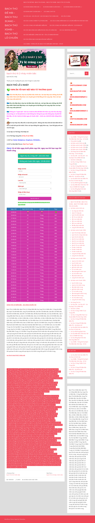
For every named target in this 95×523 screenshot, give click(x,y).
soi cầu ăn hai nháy (20, 440)
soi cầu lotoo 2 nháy (44, 458)
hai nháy (58, 402)
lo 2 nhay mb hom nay (39, 409)
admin (18, 479)
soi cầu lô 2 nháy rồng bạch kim (26, 449)
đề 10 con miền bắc (77, 217)
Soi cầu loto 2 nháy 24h (34, 458)
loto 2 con (31, 429)
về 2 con (19, 467)
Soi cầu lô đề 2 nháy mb (34, 451)
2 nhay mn (44, 371)
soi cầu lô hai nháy (37, 453)
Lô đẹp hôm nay (10, 416)
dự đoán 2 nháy (48, 400)
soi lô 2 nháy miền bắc (56, 462)
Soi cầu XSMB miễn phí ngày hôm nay (35, 462)
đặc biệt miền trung (77, 287)
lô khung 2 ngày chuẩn (25, 418)
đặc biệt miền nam (77, 265)
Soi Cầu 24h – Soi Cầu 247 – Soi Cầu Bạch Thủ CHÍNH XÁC (41, 16)
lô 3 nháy (38, 411)
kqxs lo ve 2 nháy (26, 407)
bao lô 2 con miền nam (43, 378)
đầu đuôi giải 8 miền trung (79, 293)
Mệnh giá (21, 186)
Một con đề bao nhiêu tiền (55, 431)
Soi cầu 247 (19, 438)
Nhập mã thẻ (22, 169)
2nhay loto (37, 373)
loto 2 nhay (36, 429)
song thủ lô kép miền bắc (79, 253)
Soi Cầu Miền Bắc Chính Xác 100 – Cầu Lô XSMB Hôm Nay (41, 34)
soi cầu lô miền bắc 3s (23, 456)
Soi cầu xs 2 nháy (57, 460)
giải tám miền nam (77, 267)
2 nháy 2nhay (14, 371)
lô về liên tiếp (45, 427)
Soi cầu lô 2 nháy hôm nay (34, 445)
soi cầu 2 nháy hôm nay (12, 436)
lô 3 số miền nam (76, 269)
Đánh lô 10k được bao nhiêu (51, 398)
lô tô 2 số (28, 422)
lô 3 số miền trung (77, 291)
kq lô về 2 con (52, 405)
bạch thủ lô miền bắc (78, 237)
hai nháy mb (16, 405)
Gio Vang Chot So (49, 11)
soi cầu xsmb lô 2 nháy (21, 462)
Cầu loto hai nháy (54, 396)
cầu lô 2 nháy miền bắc (54, 389)
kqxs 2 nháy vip (18, 407)
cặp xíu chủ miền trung (78, 285)
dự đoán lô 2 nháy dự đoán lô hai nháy (24, 402)
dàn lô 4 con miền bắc (78, 239)
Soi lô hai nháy (25, 465)
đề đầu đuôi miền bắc (78, 225)
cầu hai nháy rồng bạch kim (49, 387)
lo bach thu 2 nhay (51, 411)
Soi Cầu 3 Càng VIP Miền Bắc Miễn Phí (35, 25)
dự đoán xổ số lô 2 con (50, 402)
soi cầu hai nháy (41, 442)
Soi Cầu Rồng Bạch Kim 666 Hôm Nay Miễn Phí (38, 39)
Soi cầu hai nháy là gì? (50, 442)
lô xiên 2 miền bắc (77, 247)
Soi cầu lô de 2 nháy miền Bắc (46, 451)
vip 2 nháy (24, 467)
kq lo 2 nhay (45, 405)
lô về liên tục (51, 427)
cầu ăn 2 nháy (23, 387)
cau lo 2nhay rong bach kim (43, 391)
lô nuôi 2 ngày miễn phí (12, 420)
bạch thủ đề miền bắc (78, 215)
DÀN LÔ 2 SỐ (41, 398)
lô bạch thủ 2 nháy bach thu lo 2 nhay (15, 413)
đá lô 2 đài (28, 398)
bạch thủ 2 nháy (53, 373)
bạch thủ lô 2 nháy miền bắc (46, 376)
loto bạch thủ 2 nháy (11, 431)
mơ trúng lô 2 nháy (29, 431)
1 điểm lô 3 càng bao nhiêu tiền (26, 369)
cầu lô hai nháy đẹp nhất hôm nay (14, 393)
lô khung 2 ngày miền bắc (36, 418)
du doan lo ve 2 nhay (39, 402)
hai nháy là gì (10, 405)
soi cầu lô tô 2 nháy (11, 458)
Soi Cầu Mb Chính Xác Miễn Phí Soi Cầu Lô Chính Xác (40, 30)
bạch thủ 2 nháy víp (11, 376)
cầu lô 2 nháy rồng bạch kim (13, 391)
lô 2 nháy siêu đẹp (23, 411)
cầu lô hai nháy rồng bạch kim (34, 396)
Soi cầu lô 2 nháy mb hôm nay (13, 447)
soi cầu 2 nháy (44, 433)
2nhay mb (43, 373)
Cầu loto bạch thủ (46, 396)
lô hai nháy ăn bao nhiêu (26, 416)
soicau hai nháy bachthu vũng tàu (52, 465)
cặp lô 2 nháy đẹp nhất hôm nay (36, 385)
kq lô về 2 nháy (10, 407)
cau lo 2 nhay (10, 389)
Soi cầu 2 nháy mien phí (48, 436)
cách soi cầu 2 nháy (53, 382)
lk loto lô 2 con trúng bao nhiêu (38, 407)
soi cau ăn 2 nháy (11, 440)
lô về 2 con (12, 425)
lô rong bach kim (10, 422)
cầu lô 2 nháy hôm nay (34, 389)
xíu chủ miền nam (77, 273)
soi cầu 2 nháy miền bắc (37, 436)
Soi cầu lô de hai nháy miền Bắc (24, 453)
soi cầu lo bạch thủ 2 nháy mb (16, 355)
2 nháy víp (18, 373)
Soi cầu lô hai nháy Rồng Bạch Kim (49, 453)
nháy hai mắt (18, 433)
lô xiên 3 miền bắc (77, 249)
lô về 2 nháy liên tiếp (57, 425)
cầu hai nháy (39, 387)
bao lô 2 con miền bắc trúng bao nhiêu (28, 378)
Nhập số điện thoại (24, 192)
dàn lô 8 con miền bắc (78, 243)
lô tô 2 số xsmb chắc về (55, 422)
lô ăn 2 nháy (43, 411)
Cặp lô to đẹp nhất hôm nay (50, 385)
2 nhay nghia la (57, 371)
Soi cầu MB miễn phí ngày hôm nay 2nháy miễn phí (18, 460)
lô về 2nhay (18, 427)
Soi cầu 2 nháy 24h (53, 433)
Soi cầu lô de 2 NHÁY (23, 451)
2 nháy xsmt (31, 373)
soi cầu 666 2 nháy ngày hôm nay (30, 438)
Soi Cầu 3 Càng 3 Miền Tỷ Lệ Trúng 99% (36, 20)
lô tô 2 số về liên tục (45, 422)
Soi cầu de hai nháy (20, 442)
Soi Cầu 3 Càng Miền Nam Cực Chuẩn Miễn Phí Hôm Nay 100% (69, 20)
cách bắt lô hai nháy (20, 382)
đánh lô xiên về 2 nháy (39, 400)
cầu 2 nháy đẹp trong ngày (13, 387)
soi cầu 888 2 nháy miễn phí (54, 438)
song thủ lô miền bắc (78, 256)
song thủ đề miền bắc (78, 227)
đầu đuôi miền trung (77, 295)
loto (23, 429)
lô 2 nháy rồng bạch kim (12, 411)
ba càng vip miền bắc (78, 211)
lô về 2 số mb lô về (11, 427)
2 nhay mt (50, 371)
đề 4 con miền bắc (77, 219)
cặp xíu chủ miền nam (78, 261)
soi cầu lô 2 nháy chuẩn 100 (22, 445)
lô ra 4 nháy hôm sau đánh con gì (41, 420)
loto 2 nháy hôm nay (45, 429)
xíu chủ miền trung (77, 297)
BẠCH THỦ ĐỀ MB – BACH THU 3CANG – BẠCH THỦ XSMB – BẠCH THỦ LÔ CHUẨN (47, 2)
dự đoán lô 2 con (56, 400)
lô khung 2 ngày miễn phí (48, 418)
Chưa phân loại (75, 141)
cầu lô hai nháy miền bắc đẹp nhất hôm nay (16, 396)
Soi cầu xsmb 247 (11, 462)
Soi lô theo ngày (40, 465)
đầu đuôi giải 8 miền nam (79, 271)
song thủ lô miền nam (78, 278)
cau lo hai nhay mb (39, 393)
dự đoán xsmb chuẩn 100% (51, 7)
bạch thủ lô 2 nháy (21, 376)
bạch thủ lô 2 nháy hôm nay (32, 376)
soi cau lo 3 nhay (52, 449)
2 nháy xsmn (24, 373)
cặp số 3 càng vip (76, 213)
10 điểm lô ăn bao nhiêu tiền (52, 369)
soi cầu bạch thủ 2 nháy (30, 440)
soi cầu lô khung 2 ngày (12, 456)
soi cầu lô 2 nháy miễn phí (12, 449)
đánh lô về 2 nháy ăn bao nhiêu (14, 400)
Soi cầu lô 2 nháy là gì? (46, 445)
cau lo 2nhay (33, 391)
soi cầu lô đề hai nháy (12, 453)
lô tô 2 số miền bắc (35, 422)
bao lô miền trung (77, 283)
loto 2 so (60, 429)
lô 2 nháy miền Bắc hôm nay (51, 409)
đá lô (23, 398)
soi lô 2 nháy (47, 462)
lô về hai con (38, 427)
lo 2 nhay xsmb (31, 411)
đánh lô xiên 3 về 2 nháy (27, 400)
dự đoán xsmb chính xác (32, 7)
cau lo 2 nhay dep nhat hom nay (21, 389)
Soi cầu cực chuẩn (11, 442)
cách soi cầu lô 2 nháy (12, 385)
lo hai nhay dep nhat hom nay (40, 416)
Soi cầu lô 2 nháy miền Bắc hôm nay (42, 447)
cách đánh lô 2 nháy (43, 382)
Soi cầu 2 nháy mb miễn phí (25, 436)
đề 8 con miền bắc (77, 223)
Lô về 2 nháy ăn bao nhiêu (30, 425)
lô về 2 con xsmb (19, 425)
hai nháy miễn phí (24, 405)
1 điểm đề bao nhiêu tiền (12, 369)
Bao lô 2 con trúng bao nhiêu (55, 378)
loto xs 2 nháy (20, 431)
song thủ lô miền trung (78, 299)
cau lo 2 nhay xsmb (25, 391)
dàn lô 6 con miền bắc (78, 241)
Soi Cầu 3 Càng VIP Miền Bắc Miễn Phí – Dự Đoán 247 (66, 25)
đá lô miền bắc (34, 398)
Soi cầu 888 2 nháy (43, 438)
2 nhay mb (39, 371)
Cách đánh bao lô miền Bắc (32, 382)
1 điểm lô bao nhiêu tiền (39, 369)
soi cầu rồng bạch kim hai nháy (37, 460)
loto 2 (26, 429)
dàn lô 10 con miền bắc (78, 245)
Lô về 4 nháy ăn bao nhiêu (28, 427)
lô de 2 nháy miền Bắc (52, 413)
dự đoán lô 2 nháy (11, 402)
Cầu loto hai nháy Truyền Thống (14, 398)
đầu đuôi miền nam (77, 275)
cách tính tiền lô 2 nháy (23, 385)
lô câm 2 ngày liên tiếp (30, 413)
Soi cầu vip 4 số (48, 460)
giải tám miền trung (77, 289)
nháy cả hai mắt (10, 433)
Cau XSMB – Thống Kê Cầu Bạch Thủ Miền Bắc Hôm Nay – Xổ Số (43, 44)
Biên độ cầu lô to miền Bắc (36, 380)
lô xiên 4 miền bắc (77, 251)
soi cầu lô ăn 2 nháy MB (12, 451)
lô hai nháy (17, 416)
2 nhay (8, 371)
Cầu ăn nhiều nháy (31, 387)
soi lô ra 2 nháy (33, 465)
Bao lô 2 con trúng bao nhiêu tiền (14, 380)
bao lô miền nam (76, 263)
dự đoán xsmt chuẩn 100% (32, 11)
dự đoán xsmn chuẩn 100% (72, 7)
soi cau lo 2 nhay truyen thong (41, 449)
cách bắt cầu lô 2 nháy (48, 380)
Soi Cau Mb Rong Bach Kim (68, 30)
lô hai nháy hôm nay (52, 416)
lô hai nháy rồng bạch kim (12, 418)
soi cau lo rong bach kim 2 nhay (54, 456)
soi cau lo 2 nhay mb (56, 445)
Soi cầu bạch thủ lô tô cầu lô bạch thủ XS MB (46, 440)
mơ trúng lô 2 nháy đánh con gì (41, 431)
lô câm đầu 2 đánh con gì (41, 413)
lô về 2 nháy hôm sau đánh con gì (44, 425)
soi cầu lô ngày (32, 456)
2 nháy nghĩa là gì (11, 373)
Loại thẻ (20, 180)
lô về (8, 425)
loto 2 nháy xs (54, 429)
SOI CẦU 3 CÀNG (66, 16)
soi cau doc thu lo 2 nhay (31, 442)
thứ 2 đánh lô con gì (11, 467)
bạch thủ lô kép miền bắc (79, 233)
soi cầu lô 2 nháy (10, 445)
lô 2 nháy (9, 409)
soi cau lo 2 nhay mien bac (27, 447)
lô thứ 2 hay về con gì (20, 422)
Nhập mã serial (22, 174)
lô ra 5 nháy (52, 420)
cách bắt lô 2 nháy (11, 382)
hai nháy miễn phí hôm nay (36, 405)
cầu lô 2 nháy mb (44, 389)
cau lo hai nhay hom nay (28, 393)
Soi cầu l (58, 442)
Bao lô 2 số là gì (26, 380)
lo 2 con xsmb (58, 407)
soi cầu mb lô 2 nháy (54, 458)
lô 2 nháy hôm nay (29, 409)
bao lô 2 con (55, 376)
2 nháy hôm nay (31, 371)
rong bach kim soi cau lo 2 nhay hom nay (31, 433)
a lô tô (47, 373)
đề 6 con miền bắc (77, 221)
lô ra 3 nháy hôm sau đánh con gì (25, 420)
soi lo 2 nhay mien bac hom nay (14, 465)
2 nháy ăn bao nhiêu (22, 371)
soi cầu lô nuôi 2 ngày (41, 456)
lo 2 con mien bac (50, 407)
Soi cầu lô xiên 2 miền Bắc (22, 458)
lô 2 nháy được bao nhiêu (17, 409)
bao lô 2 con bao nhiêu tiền (13, 378)
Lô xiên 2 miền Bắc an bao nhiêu (14, 429)
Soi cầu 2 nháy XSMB (11, 438)
